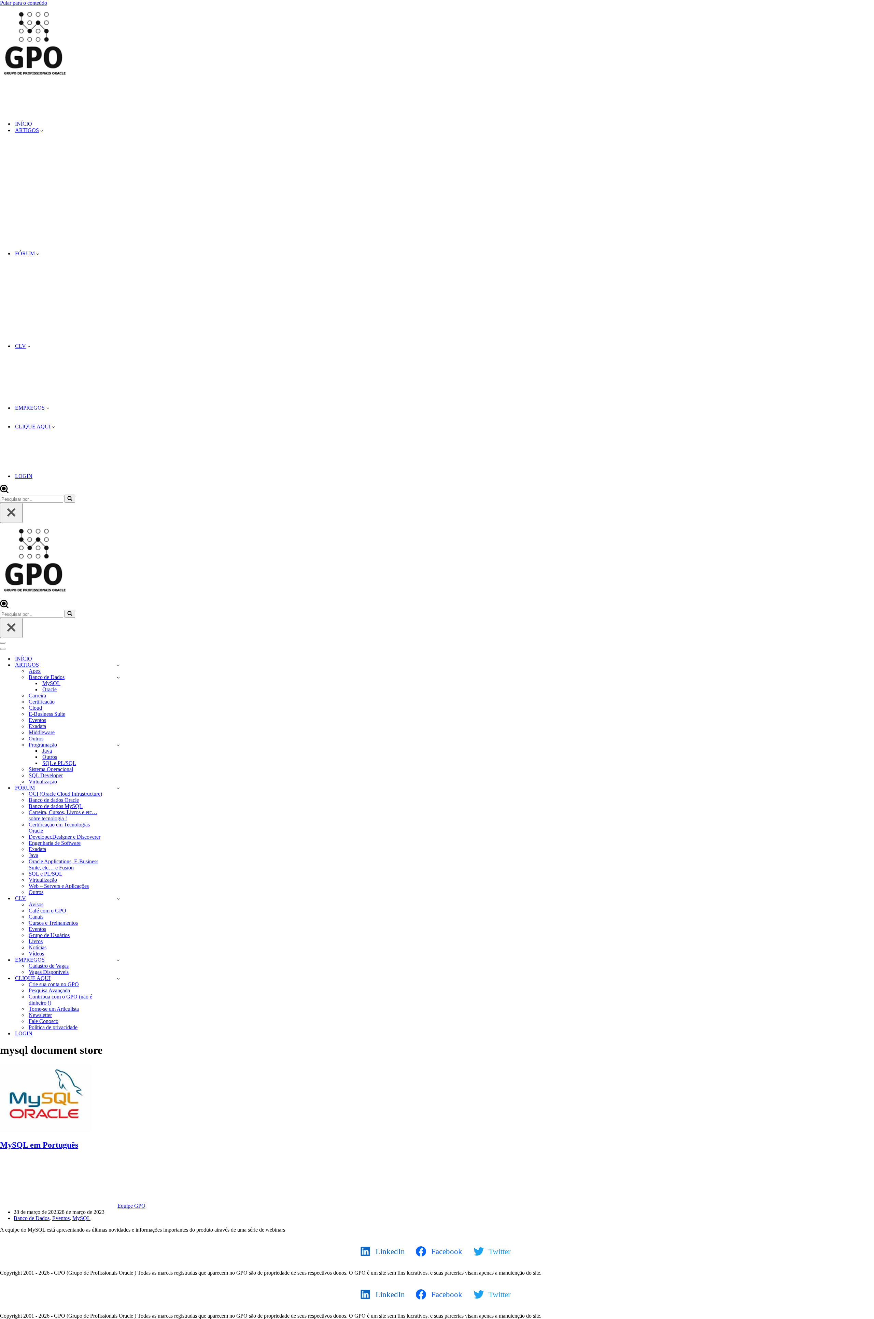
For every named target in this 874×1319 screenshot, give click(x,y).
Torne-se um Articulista (54, 1009)
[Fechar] (11, 513)
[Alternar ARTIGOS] (118, 665)
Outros (36, 738)
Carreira (37, 695)
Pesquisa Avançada (49, 990)
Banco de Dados (32, 1218)
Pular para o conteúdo (23, 3)
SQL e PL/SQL (59, 763)
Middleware (42, 732)
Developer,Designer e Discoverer (64, 837)
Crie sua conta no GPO (54, 984)
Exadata (37, 726)
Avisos (36, 904)
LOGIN (23, 476)
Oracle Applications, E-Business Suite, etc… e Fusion (63, 864)
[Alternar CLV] (118, 899)
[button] (42, 130)
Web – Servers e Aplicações (59, 886)
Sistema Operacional (51, 769)
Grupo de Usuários (49, 935)
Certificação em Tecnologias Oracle (59, 828)
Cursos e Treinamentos (53, 923)
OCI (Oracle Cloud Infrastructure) (65, 794)
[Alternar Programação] (118, 745)
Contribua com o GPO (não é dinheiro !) (60, 1000)
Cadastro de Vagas (49, 966)
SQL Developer (46, 775)
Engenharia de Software (55, 843)
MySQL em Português (39, 1144)
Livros (36, 941)
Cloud (35, 708)
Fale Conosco (43, 1021)
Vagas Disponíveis (49, 972)
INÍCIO (23, 124)
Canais (36, 917)
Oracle (49, 689)
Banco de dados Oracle (54, 800)
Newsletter (40, 1015)
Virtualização (43, 781)
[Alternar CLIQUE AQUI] (118, 978)
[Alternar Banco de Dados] (118, 677)
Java (47, 751)
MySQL (51, 683)
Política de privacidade (53, 1027)
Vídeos (36, 953)
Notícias (37, 947)
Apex (35, 671)
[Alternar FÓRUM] (118, 788)
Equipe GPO (131, 1206)
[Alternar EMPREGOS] (118, 960)
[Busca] (4, 491)
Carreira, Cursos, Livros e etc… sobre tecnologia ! (63, 815)
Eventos (37, 720)
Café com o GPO (47, 910)
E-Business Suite (47, 714)
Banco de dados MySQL (56, 806)
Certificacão (42, 702)
